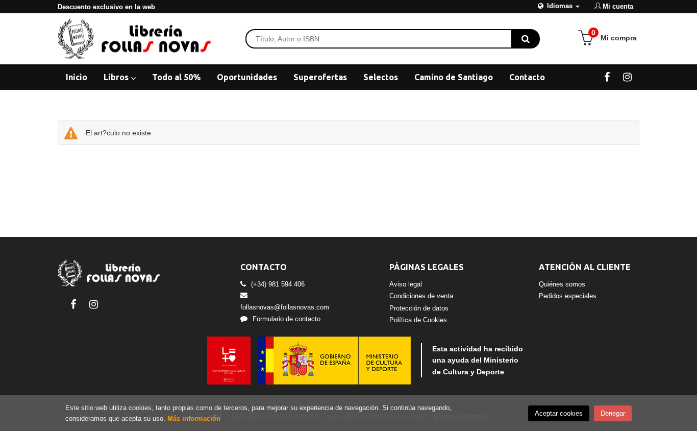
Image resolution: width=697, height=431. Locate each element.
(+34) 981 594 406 (278, 284)
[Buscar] (525, 39)
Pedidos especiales (567, 296)
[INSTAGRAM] (627, 76)
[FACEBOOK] (607, 76)
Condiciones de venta (421, 296)
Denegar (613, 413)
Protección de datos (419, 308)
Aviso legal (405, 284)
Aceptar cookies (559, 413)
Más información (193, 418)
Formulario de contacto (286, 319)
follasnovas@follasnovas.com (284, 307)
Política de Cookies (418, 320)
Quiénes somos (562, 284)
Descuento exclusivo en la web (106, 7)
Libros (117, 77)
